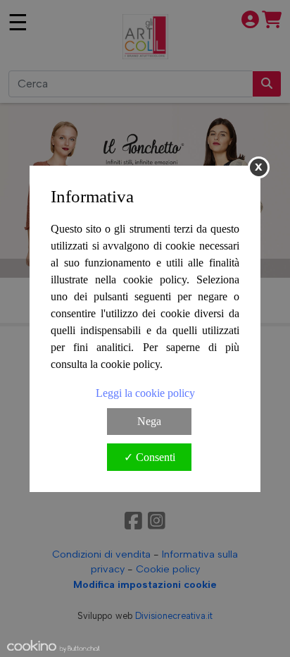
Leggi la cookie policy (145, 393)
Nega (149, 421)
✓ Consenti (149, 457)
